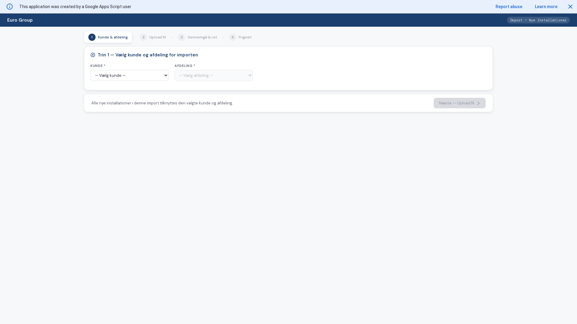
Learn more (546, 6)
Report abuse (509, 6)
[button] (570, 6)
